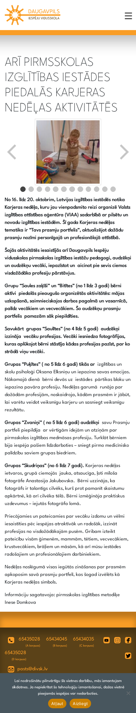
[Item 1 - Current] (23, 189)
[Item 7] (72, 189)
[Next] (123, 152)
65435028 (29, 639)
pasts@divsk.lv (32, 669)
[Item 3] (39, 189)
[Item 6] (64, 189)
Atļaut (57, 703)
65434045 (56, 639)
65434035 (83, 639)
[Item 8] (80, 189)
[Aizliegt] (128, 693)
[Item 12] (113, 189)
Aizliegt (80, 703)
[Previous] (12, 152)
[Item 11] (105, 189)
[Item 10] (97, 189)
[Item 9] (88, 189)
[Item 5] (56, 189)
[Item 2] (31, 189)
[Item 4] (48, 189)
